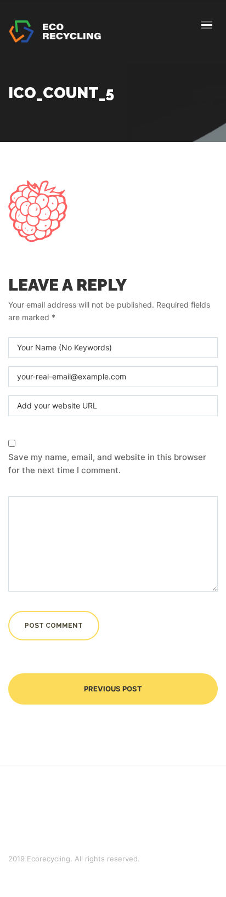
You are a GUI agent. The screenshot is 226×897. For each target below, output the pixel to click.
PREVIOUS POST (113, 688)
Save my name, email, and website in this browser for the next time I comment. (107, 463)
